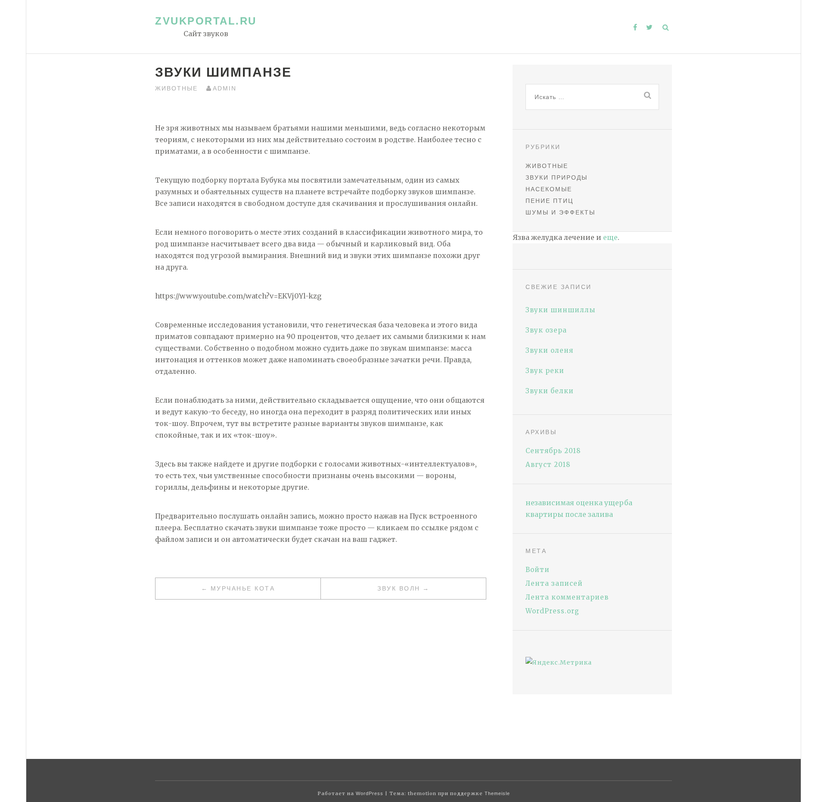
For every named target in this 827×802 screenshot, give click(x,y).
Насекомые (548, 189)
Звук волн (398, 588)
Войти (537, 570)
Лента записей (554, 583)
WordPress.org (552, 611)
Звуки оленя (549, 350)
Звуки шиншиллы (560, 310)
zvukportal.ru (206, 21)
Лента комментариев (567, 597)
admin (224, 88)
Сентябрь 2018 (553, 451)
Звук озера (546, 330)
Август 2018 (547, 464)
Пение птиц (549, 200)
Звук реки (544, 371)
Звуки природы (556, 177)
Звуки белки (549, 391)
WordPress (369, 793)
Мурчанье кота (243, 588)
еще (610, 237)
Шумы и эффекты (560, 212)
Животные (176, 88)
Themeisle (497, 793)
